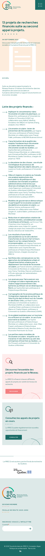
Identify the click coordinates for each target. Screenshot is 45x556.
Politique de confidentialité (18, 548)
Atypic (39, 546)
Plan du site (31, 548)
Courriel (5, 524)
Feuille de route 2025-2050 (15, 510)
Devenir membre (9, 504)
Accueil (5, 78)
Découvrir (14, 391)
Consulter (13, 437)
